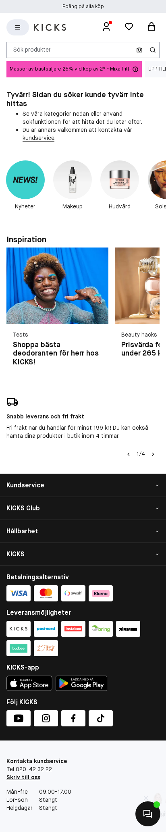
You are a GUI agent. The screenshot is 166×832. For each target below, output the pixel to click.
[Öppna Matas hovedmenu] (17, 27)
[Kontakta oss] (147, 813)
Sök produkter (32, 49)
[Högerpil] (153, 454)
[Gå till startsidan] (50, 27)
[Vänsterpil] (128, 454)
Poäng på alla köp (83, 6)
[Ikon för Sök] (152, 50)
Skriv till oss (23, 777)
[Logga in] (106, 27)
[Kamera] (139, 50)
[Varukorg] (151, 27)
